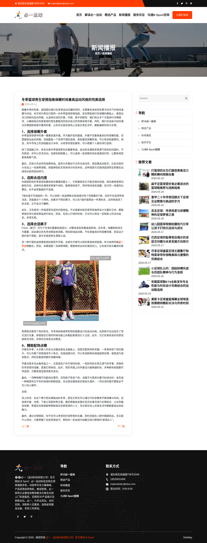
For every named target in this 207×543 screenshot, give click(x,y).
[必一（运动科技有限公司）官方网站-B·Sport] (35, 15)
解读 (93, 15)
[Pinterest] (31, 517)
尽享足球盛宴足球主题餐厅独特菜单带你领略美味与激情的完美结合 (170, 255)
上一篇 (25, 426)
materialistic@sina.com (62, 3)
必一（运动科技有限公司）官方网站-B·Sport (70, 537)
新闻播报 (124, 15)
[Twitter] (25, 517)
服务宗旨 (139, 15)
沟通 (158, 15)
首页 (79, 15)
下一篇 (121, 426)
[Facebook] (18, 517)
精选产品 (110, 15)
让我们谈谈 (182, 15)
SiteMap (187, 537)
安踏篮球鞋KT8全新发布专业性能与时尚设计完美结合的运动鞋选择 (170, 286)
